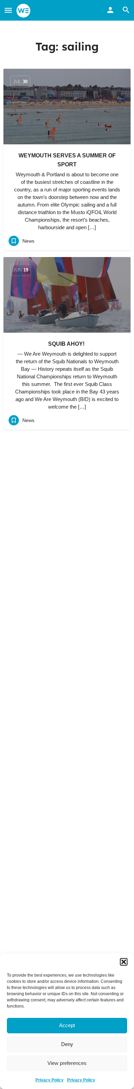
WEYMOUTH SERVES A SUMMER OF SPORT (67, 160)
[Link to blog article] (67, 106)
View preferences (67, 1063)
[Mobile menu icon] (8, 10)
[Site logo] (24, 11)
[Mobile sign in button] (110, 9)
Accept (67, 1025)
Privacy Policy (49, 1080)
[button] (123, 961)
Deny (67, 1044)
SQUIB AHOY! (67, 344)
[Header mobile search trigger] (126, 9)
